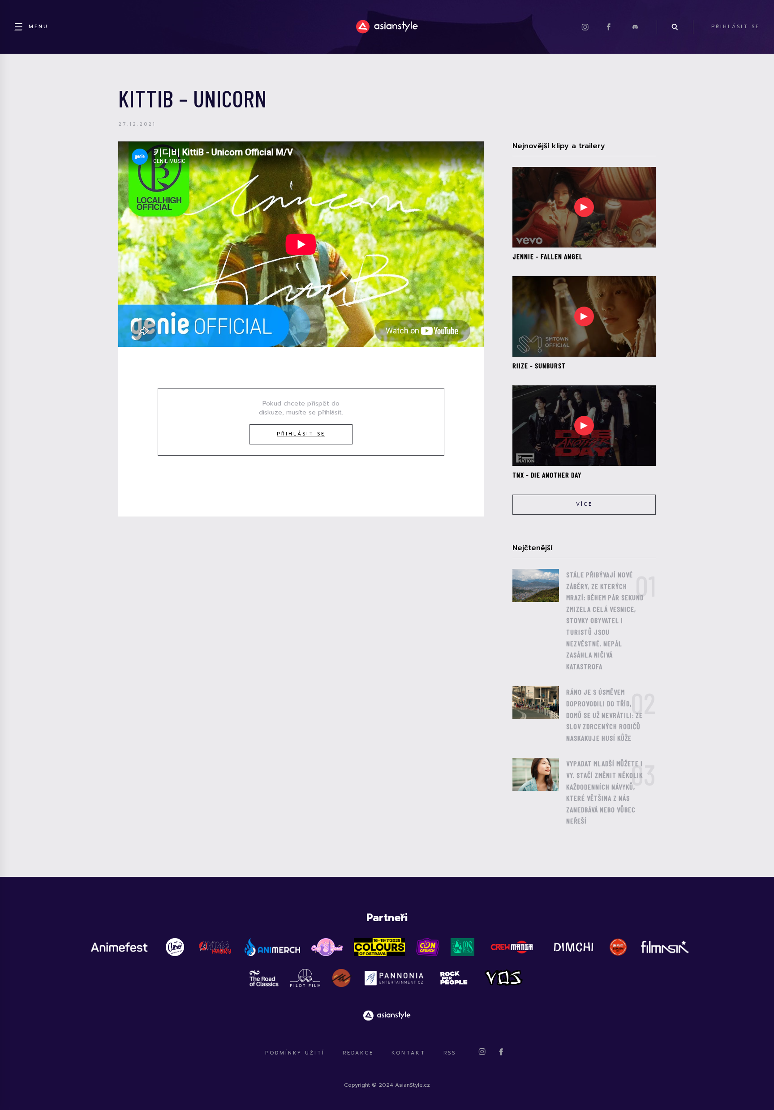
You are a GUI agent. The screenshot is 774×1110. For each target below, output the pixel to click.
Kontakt (408, 1053)
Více (584, 504)
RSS (449, 1053)
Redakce (358, 1053)
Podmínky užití (295, 1053)
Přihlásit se (301, 434)
